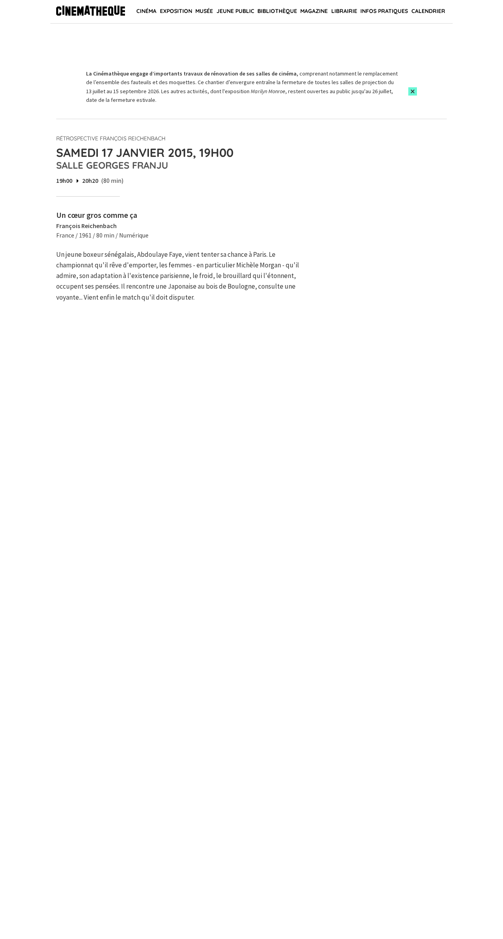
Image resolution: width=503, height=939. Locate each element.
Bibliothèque (277, 11)
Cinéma (146, 11)
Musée (204, 11)
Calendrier (428, 11)
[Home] (90, 12)
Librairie (344, 11)
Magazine (314, 11)
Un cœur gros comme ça (96, 215)
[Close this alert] (412, 91)
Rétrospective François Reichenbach (110, 138)
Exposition (176, 11)
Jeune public (235, 11)
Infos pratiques (384, 11)
